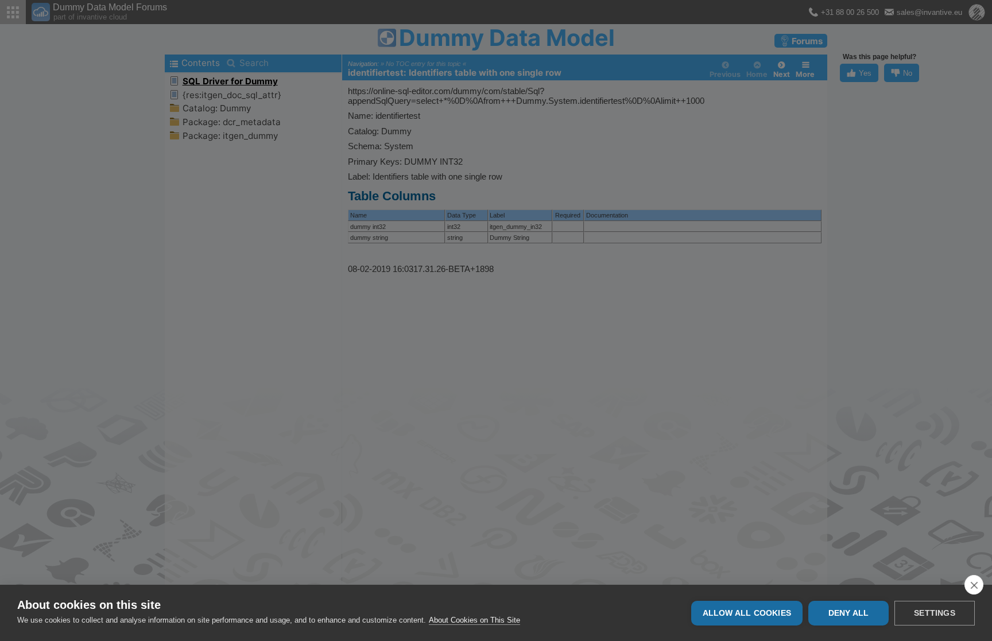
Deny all (848, 613)
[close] (973, 585)
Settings (934, 613)
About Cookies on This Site (474, 620)
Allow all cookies (747, 613)
